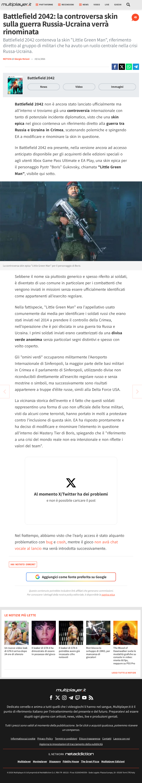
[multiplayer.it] (71, 690)
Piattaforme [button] (46, 4)
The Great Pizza (90, 761)
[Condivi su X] (122, 67)
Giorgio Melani (22, 58)
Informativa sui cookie (23, 738)
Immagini (117, 87)
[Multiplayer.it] (16, 4)
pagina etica (108, 594)
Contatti (106, 738)
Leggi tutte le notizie (124, 672)
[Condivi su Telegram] (136, 67)
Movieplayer (40, 761)
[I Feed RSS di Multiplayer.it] (91, 697)
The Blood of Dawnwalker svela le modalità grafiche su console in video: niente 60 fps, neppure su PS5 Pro (124, 655)
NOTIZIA (7, 58)
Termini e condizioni (66, 738)
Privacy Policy (45, 738)
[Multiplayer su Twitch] (77, 697)
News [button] (86, 4)
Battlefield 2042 (41, 77)
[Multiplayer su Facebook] (51, 697)
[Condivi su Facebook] (115, 67)
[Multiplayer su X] (57, 697)
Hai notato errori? (23, 564)
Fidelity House (71, 761)
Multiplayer (24, 761)
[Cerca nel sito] (128, 4)
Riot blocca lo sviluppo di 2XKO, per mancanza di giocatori (98, 652)
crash (61, 541)
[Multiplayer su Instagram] (64, 697)
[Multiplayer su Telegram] (71, 697)
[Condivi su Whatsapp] (129, 67)
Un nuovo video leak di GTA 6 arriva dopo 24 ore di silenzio (15, 651)
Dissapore (55, 761)
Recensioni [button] (68, 4)
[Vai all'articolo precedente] (137, 391)
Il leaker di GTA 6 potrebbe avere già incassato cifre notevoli (69, 652)
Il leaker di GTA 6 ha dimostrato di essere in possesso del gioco (43, 651)
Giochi (117, 4)
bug (49, 541)
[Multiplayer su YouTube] (84, 697)
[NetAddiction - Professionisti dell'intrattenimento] (79, 754)
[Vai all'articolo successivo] (4, 391)
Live (107, 4)
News (43, 87)
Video (97, 4)
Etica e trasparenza (89, 738)
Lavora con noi (121, 738)
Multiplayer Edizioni (113, 761)
